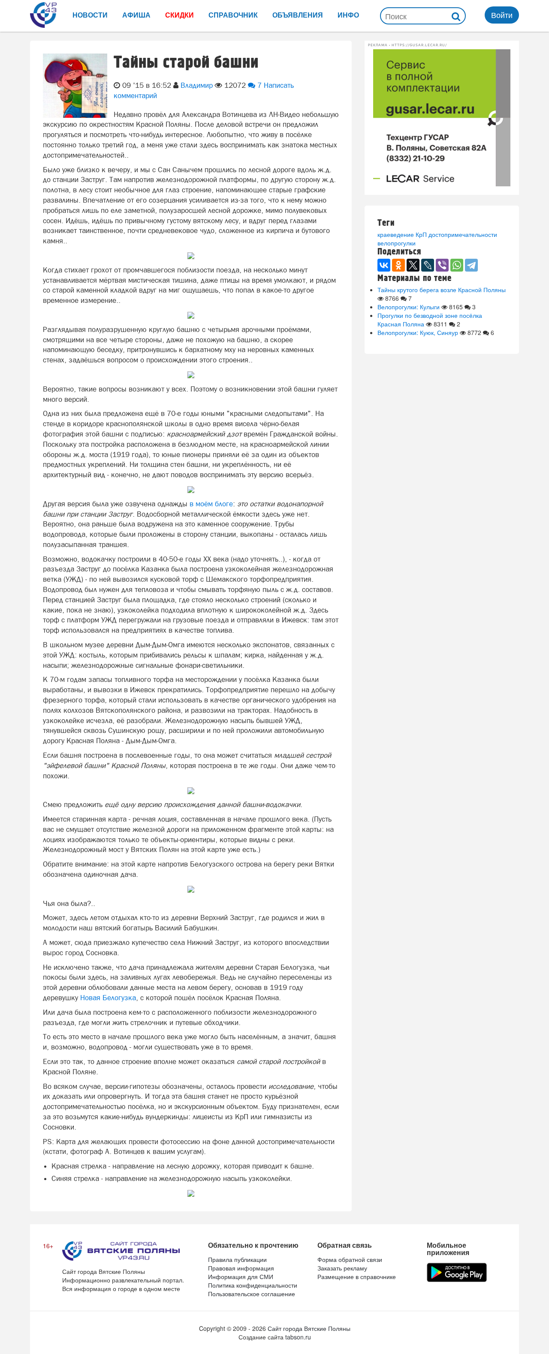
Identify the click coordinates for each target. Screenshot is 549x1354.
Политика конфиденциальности (252, 1285)
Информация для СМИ (240, 1276)
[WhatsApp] (456, 265)
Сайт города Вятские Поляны (309, 1328)
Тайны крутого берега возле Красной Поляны (441, 289)
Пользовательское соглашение (251, 1293)
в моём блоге (211, 503)
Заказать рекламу (342, 1268)
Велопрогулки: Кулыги (408, 306)
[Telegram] (471, 265)
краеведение (395, 234)
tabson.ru (298, 1337)
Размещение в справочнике (356, 1276)
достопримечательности (462, 234)
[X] (413, 265)
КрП (421, 234)
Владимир (197, 85)
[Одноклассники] (398, 265)
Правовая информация (241, 1268)
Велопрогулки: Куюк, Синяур (417, 332)
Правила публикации (237, 1259)
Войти (502, 14)
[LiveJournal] (427, 265)
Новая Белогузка (108, 997)
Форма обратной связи (349, 1259)
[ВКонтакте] (383, 265)
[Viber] (442, 265)
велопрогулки (396, 243)
